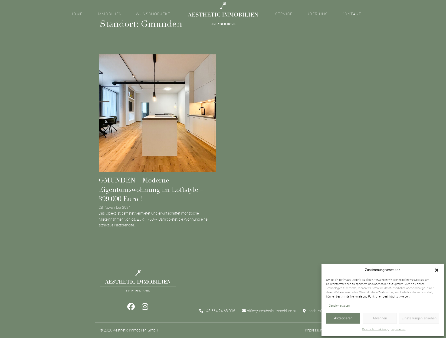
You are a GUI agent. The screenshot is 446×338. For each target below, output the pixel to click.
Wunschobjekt (153, 14)
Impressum (398, 329)
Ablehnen (380, 318)
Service (284, 14)
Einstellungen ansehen (419, 318)
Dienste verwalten (339, 305)
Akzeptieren (343, 318)
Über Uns (317, 14)
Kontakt (351, 14)
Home (76, 14)
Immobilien (109, 14)
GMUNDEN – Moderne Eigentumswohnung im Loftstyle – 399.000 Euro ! (151, 190)
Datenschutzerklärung (375, 329)
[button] (436, 270)
